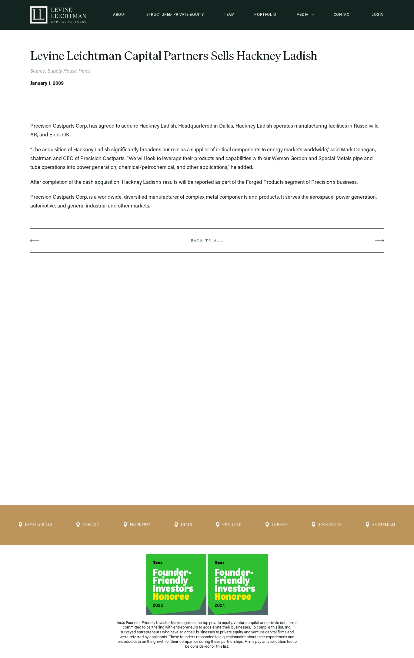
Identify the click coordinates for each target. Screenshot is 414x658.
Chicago (91, 524)
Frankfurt (140, 524)
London (280, 524)
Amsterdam (383, 524)
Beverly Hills (39, 524)
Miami (186, 524)
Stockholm (330, 524)
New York (232, 524)
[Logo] (58, 15)
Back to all (207, 240)
